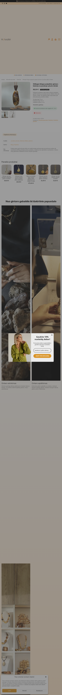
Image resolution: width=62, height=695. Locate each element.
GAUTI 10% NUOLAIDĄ (42, 356)
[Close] (52, 335)
